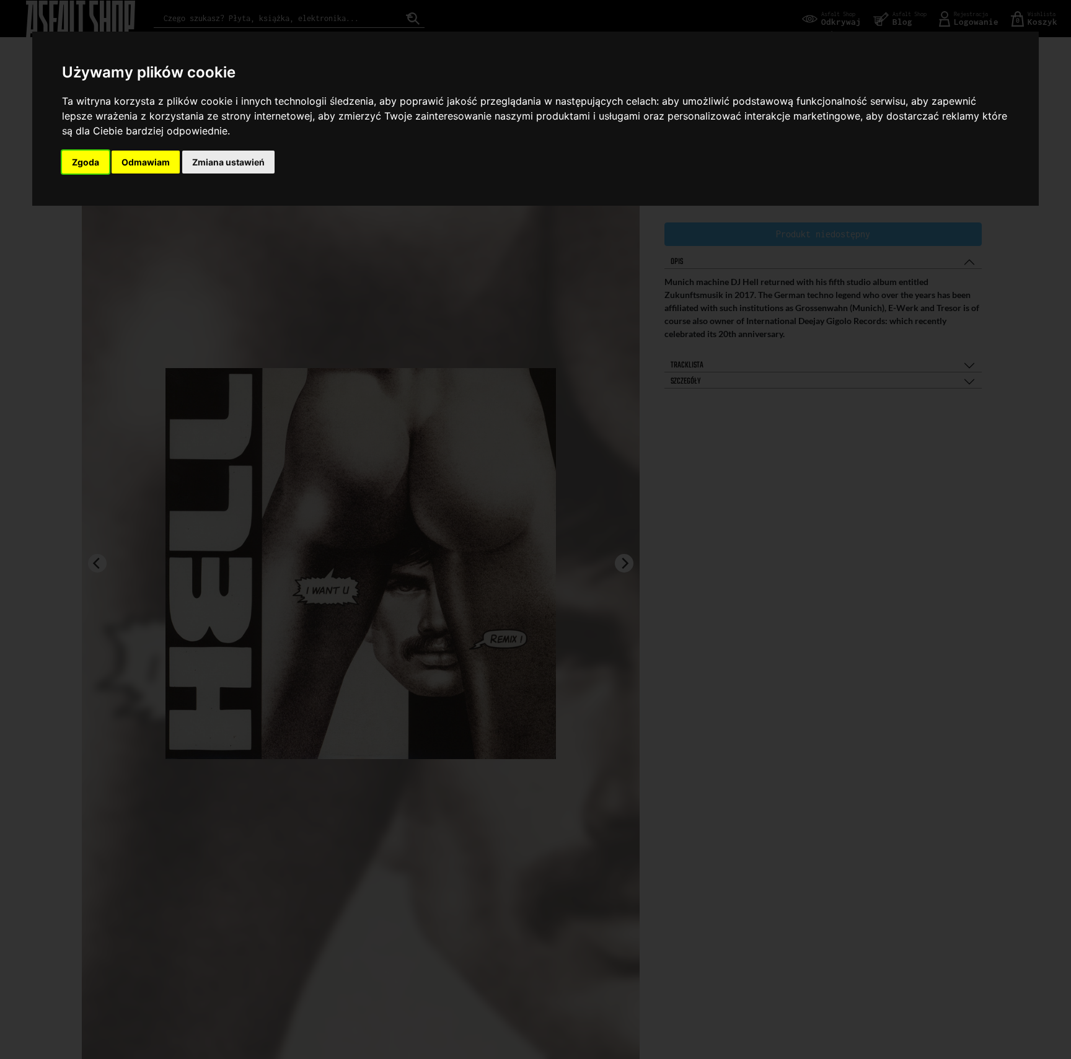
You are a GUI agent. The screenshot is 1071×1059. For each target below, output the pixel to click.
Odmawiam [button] (145, 162)
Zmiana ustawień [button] (228, 162)
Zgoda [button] (85, 162)
